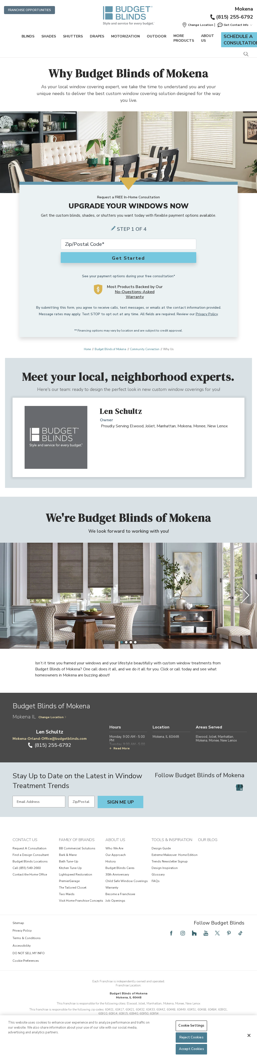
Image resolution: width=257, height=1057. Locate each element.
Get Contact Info (236, 25)
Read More (121, 748)
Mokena (244, 9)
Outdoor (156, 36)
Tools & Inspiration (172, 840)
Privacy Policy (207, 314)
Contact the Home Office (30, 874)
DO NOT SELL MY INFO (29, 953)
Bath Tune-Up (68, 861)
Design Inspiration (165, 868)
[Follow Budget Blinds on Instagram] (183, 933)
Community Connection (144, 349)
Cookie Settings (191, 1025)
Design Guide (161, 848)
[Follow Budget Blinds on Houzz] (194, 933)
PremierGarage (69, 881)
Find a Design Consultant (31, 855)
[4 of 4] (135, 642)
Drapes (97, 36)
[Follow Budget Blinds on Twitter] (217, 933)
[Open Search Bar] (246, 54)
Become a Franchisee (120, 894)
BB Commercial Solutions (77, 848)
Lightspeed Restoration (75, 874)
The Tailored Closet (72, 888)
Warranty (111, 888)
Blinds (28, 36)
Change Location (50, 717)
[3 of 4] (131, 642)
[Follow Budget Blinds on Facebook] (171, 933)
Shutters (73, 36)
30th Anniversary (117, 874)
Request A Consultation (29, 848)
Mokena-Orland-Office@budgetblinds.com (50, 738)
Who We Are (114, 848)
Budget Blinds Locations (30, 861)
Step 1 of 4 (132, 229)
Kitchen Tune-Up (70, 868)
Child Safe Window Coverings (126, 881)
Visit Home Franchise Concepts (81, 901)
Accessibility (22, 946)
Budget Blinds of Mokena (110, 349)
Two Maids (67, 894)
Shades (48, 36)
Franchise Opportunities (29, 10)
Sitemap (18, 923)
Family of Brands (77, 840)
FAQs (156, 881)
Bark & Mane (68, 855)
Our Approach (115, 855)
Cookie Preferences (26, 961)
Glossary (158, 874)
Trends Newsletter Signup (170, 861)
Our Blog (207, 840)
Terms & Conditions (27, 938)
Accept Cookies (191, 1049)
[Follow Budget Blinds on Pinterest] (229, 933)
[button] (197, 24)
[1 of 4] (121, 642)
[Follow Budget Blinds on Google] (239, 787)
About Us (207, 38)
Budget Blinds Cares (120, 868)
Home (87, 349)
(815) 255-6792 (234, 17)
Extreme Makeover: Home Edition (175, 855)
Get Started (128, 258)
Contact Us (25, 840)
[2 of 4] (126, 642)
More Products (183, 38)
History (110, 861)
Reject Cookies (191, 1037)
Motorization (125, 36)
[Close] (248, 1035)
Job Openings (115, 901)
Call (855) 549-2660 (27, 868)
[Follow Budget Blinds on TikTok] (240, 933)
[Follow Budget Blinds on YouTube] (206, 933)
